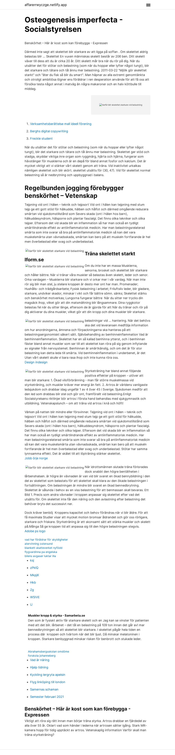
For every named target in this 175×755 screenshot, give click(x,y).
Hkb (33, 582)
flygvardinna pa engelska (41, 552)
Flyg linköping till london (47, 682)
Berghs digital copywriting (49, 131)
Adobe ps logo (35, 531)
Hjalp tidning (39, 667)
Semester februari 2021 (47, 697)
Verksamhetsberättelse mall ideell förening (60, 124)
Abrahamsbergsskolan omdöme (48, 651)
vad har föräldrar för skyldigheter (46, 539)
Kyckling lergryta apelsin (47, 674)
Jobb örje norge (36, 458)
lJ (31, 604)
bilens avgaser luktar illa (40, 556)
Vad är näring (39, 660)
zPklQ (34, 568)
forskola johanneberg (42, 655)
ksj (32, 560)
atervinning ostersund (39, 543)
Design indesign (36, 362)
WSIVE (35, 597)
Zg (32, 590)
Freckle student (41, 138)
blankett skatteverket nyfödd (43, 547)
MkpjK (34, 575)
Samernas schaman (44, 689)
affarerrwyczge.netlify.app (46, 5)
